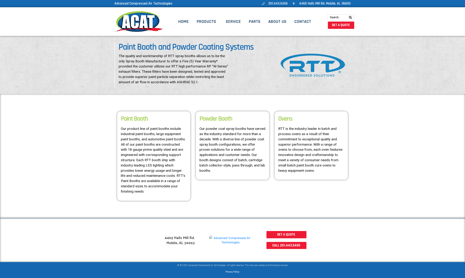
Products (206, 21)
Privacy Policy (232, 272)
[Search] (350, 17)
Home (183, 21)
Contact (302, 21)
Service (233, 21)
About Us (277, 21)
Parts (254, 21)
